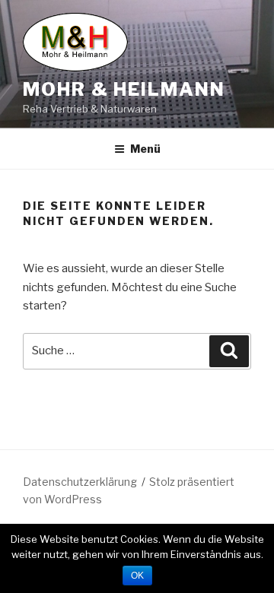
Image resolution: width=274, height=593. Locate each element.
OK (137, 575)
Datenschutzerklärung (80, 481)
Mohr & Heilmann (124, 89)
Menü (145, 148)
